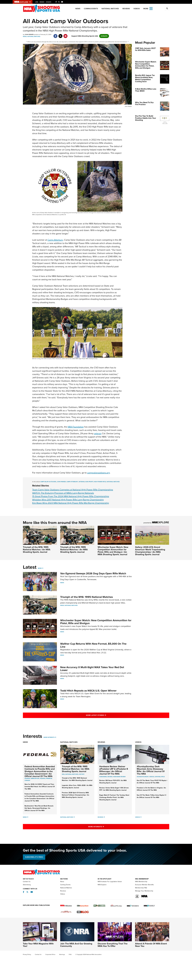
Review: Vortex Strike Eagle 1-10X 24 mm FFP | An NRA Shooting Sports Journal (114, 789)
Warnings (62, 954)
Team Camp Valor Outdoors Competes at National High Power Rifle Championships (72, 489)
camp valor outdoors (48, 482)
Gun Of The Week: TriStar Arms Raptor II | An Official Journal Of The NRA (151, 796)
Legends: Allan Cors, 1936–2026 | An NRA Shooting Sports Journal (77, 786)
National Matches (110, 8)
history (82, 774)
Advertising (27, 885)
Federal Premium (46, 778)
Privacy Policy (27, 954)
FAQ (70, 954)
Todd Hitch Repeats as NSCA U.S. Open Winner (88, 691)
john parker (61, 482)
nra (63, 774)
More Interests (49, 737)
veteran (97, 433)
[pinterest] (65, 34)
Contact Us (26, 881)
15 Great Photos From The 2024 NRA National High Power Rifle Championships (70, 496)
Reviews (126, 8)
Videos (136, 8)
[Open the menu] (151, 8)
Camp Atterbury (55, 240)
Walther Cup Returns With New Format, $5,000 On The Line (93, 645)
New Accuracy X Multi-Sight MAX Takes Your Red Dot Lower (92, 668)
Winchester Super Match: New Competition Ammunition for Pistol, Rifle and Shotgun (95, 621)
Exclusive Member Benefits (144, 885)
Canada (27, 780)
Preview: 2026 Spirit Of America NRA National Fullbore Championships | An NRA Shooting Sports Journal (75, 794)
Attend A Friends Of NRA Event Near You (151, 945)
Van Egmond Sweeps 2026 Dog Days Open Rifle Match (93, 573)
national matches (113, 482)
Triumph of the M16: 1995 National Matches (86, 597)
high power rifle (100, 482)
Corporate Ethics (50, 954)
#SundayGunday (143, 777)
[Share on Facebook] (55, 34)
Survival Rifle (160, 777)
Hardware (103, 777)
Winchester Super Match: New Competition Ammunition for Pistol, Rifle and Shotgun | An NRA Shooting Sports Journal (113, 550)
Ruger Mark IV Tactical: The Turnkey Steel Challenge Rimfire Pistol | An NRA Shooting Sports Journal (114, 797)
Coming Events (91, 8)
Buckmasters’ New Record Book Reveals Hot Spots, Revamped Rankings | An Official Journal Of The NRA (39, 808)
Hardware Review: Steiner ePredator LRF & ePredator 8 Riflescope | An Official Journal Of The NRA (113, 770)
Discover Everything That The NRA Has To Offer (112, 945)
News (77, 8)
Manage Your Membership (144, 891)
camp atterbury (72, 482)
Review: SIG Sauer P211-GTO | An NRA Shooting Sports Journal (113, 781)
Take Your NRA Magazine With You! (38, 945)
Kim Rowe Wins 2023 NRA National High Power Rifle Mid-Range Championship (70, 503)
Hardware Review (119, 777)
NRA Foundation (76, 426)
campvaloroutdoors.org (98, 472)
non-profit (89, 482)
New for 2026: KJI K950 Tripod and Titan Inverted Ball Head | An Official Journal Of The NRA (40, 786)
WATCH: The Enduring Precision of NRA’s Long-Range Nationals (63, 493)
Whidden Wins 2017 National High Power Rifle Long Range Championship (68, 499)
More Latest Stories (105, 715)
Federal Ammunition (32, 778)
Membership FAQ (141, 888)
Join (36, 2)
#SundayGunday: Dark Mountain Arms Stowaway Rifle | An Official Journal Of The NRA (151, 770)
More (40, 568)
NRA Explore (102, 885)
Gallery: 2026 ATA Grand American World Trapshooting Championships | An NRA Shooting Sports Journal (150, 550)
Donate (48, 2)
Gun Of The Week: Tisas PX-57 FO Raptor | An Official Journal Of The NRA (152, 781)
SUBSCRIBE (34, 857)
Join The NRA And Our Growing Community (76, 945)
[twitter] (60, 34)
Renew (42, 2)
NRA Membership (141, 881)
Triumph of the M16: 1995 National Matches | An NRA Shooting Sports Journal (36, 549)
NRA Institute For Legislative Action (110, 881)
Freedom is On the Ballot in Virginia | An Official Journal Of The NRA (151, 789)
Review (109, 777)
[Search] (167, 8)
